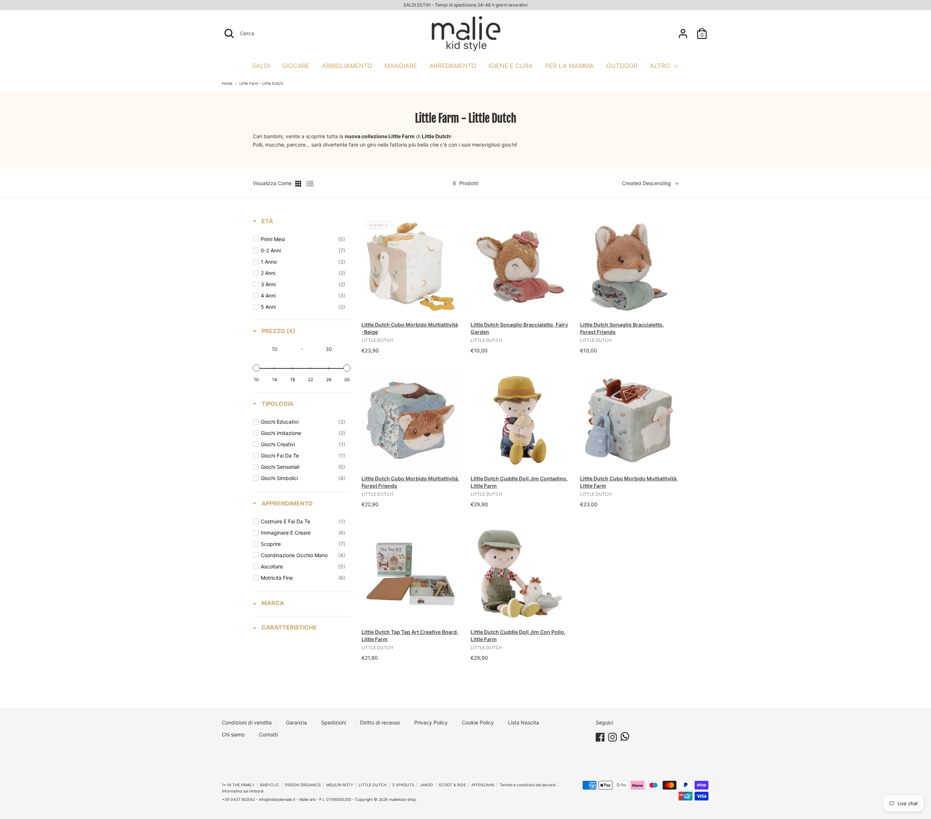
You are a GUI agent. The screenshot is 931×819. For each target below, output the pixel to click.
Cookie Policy (478, 722)
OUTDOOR (622, 65)
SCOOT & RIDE (452, 785)
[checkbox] (303, 239)
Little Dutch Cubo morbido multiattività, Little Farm (629, 482)
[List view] (309, 183)
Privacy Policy (431, 722)
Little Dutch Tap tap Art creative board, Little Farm (409, 635)
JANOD (426, 785)
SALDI (261, 65)
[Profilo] (683, 30)
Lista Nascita (523, 722)
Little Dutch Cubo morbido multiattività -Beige (409, 328)
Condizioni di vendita (247, 722)
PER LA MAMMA (569, 65)
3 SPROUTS (403, 785)
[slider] (256, 368)
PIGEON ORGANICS (303, 785)
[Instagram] (612, 736)
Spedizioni (333, 722)
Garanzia (296, 722)
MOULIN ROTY (339, 785)
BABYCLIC (269, 785)
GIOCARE (295, 65)
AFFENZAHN (482, 785)
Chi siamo (233, 734)
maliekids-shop (402, 799)
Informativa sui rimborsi (242, 791)
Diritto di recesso (380, 722)
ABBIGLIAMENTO (347, 65)
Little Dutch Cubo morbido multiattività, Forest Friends (410, 482)
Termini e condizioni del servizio (528, 785)
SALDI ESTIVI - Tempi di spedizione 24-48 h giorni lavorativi (465, 5)
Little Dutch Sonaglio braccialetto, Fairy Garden (519, 328)
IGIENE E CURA (510, 65)
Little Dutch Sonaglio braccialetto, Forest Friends (622, 328)
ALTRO (661, 65)
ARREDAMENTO (452, 65)
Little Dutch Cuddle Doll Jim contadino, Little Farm (519, 482)
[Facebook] (600, 736)
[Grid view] (299, 183)
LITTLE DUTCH (373, 785)
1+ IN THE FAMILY (238, 785)
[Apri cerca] (229, 33)
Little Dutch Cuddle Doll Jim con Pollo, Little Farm (518, 635)
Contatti (268, 734)
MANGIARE (400, 65)
